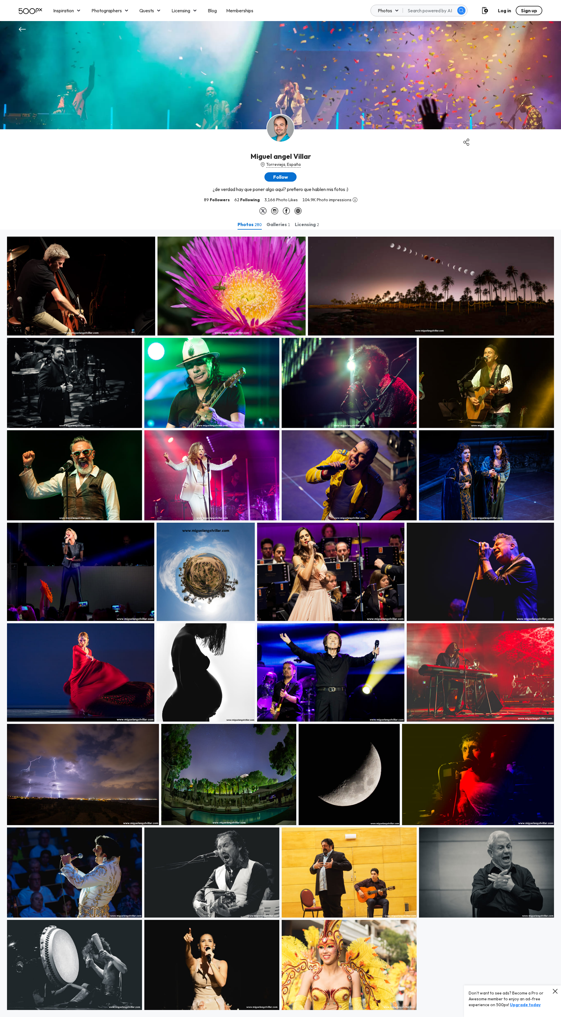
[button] (461, 10)
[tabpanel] (280, 623)
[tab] (249, 224)
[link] (81, 286)
